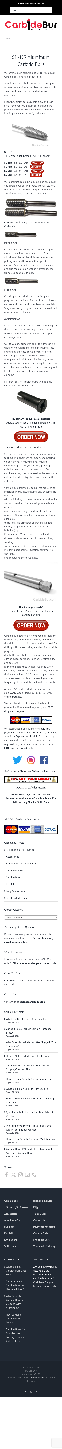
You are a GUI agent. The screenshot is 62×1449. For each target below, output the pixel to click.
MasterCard (39, 732)
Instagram (51, 771)
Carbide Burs (17, 794)
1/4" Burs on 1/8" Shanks (20, 849)
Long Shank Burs (15, 891)
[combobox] (31, 917)
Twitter (36, 771)
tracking (16, 696)
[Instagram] (20, 1174)
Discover (51, 732)
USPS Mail (40, 692)
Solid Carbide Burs (16, 898)
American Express (14, 736)
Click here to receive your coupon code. (35, 963)
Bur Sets (44, 798)
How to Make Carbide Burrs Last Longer (28, 1056)
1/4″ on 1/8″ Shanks (38, 794)
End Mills (11, 884)
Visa (29, 732)
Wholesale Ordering (44, 1246)
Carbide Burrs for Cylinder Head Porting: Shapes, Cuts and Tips (15, 1335)
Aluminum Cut (29, 798)
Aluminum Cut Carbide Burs (21, 863)
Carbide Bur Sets (15, 870)
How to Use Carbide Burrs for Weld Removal (30, 1139)
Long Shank (27, 802)
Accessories (12, 798)
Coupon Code (40, 1233)
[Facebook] (6, 1174)
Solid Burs (43, 802)
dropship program (14, 711)
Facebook (25, 771)
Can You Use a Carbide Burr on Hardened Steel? (15, 1285)
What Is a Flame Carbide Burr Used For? (28, 1088)
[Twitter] (13, 1174)
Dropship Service (42, 1200)
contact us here (27, 748)
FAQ (6, 748)
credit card (44, 728)
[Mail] (27, 1174)
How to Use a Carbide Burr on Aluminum (29, 1079)
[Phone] (34, 1174)
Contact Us (39, 1220)
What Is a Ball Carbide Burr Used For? (27, 1019)
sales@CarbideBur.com (32, 1001)
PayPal (33, 736)
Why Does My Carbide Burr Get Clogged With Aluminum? (15, 1301)
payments (9, 732)
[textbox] (31, 918)
